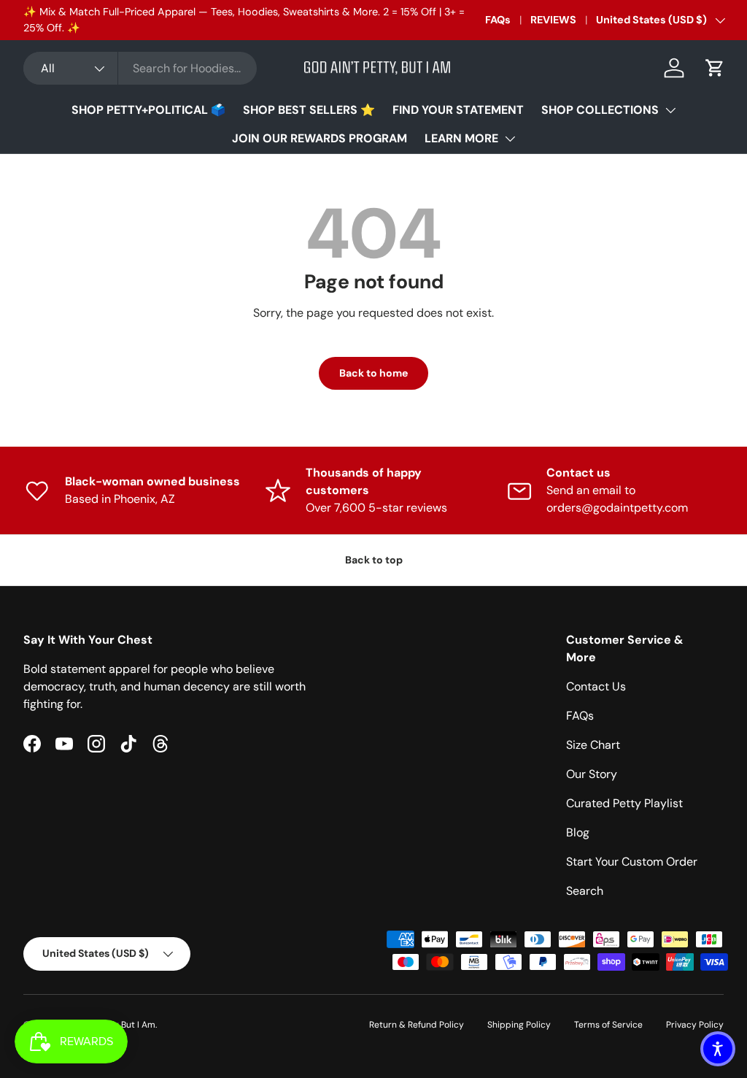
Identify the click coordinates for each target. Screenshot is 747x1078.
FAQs (498, 19)
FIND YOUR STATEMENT (458, 110)
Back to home (373, 373)
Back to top (374, 559)
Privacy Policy (695, 1025)
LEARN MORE (461, 138)
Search (584, 890)
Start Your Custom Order (631, 861)
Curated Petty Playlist (624, 803)
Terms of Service (608, 1025)
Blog (577, 832)
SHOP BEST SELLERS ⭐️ (309, 110)
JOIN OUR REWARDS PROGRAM (319, 138)
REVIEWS (553, 19)
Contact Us (596, 686)
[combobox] (140, 68)
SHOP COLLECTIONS (600, 110)
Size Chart (593, 744)
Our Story (591, 774)
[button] (715, 68)
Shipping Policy (519, 1025)
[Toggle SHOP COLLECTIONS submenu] (670, 110)
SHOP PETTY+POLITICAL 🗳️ (148, 110)
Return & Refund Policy (416, 1025)
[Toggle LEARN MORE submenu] (510, 138)
